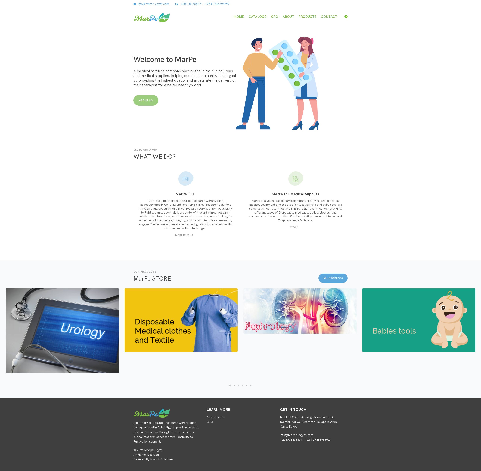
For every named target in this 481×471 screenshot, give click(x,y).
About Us (146, 100)
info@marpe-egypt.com (153, 4)
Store (294, 227)
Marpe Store (215, 417)
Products (307, 16)
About (288, 16)
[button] (230, 385)
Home (239, 16)
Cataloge (257, 16)
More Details (184, 235)
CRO (274, 16)
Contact (329, 16)
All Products (333, 278)
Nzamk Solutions (161, 459)
